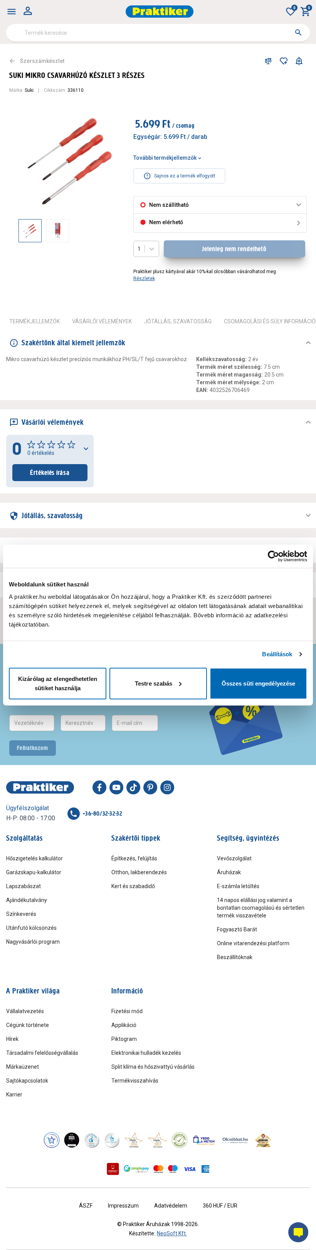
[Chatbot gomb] (298, 1232)
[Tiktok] (133, 787)
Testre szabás (153, 683)
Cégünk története (27, 1025)
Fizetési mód (127, 1011)
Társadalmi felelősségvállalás (42, 1053)
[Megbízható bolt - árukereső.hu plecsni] (179, 1140)
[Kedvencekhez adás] (283, 61)
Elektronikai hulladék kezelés (146, 1053)
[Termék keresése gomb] (298, 32)
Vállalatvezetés (25, 1011)
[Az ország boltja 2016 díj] (133, 1140)
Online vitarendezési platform (253, 943)
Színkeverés (21, 914)
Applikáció (123, 1025)
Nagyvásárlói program (33, 942)
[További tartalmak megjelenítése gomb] (108, 230)
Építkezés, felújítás (134, 858)
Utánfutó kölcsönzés (31, 928)
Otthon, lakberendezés (139, 872)
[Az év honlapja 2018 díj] (91, 1140)
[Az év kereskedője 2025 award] (263, 1140)
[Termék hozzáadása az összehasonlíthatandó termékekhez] (268, 61)
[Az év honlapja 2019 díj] (111, 1140)
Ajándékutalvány (26, 900)
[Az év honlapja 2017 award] (157, 1140)
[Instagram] (167, 787)
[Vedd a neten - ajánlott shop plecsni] (204, 1140)
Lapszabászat (23, 886)
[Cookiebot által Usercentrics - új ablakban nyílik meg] (273, 556)
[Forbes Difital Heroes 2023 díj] (71, 1140)
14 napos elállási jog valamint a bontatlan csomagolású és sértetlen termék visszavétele (260, 908)
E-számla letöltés (238, 886)
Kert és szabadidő (133, 886)
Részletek (144, 278)
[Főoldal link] (159, 11)
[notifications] (299, 61)
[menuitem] (11, 11)
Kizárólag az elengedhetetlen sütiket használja (57, 683)
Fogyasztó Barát (237, 929)
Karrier (14, 1094)
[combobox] (158, 33)
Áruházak (229, 872)
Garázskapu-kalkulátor (33, 872)
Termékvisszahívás (134, 1081)
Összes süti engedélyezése (259, 683)
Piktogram (124, 1039)
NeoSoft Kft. (172, 1233)
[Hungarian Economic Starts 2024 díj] (51, 1140)
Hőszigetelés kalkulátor (34, 858)
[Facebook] (99, 787)
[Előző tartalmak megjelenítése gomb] (18, 230)
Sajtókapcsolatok (27, 1081)
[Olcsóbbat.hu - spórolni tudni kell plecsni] (235, 1140)
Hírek (12, 1039)
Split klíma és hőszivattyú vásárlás (153, 1067)
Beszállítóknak (234, 957)
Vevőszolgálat (234, 858)
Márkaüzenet (22, 1067)
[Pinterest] (150, 787)
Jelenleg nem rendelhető (234, 249)
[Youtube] (116, 787)
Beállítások (277, 654)
